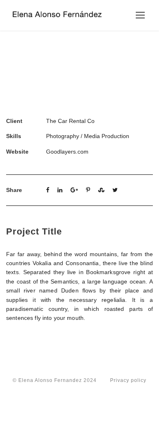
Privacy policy (128, 380)
